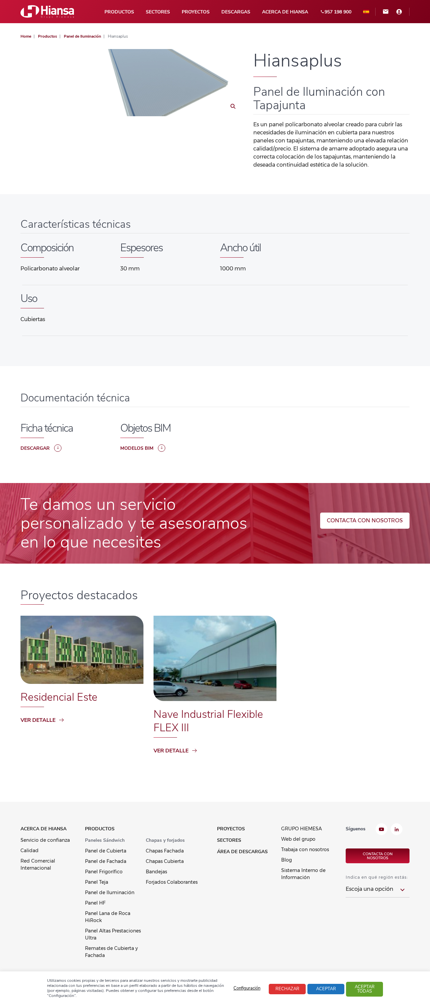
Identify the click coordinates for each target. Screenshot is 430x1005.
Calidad (29, 850)
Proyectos (196, 12)
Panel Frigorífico (104, 872)
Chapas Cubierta (165, 861)
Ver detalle (37, 720)
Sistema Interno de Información (303, 873)
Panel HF (95, 903)
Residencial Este (58, 697)
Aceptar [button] (326, 989)
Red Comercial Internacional (37, 864)
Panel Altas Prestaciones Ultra (113, 934)
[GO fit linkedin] (396, 830)
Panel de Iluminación (109, 892)
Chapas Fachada (165, 851)
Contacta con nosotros (365, 520)
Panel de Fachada (105, 861)
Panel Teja (96, 882)
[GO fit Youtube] (381, 830)
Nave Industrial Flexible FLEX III (208, 721)
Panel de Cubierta (105, 851)
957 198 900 (338, 12)
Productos (119, 12)
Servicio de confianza (45, 840)
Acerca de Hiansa (285, 12)
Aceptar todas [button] (365, 989)
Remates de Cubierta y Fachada (111, 951)
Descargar (35, 448)
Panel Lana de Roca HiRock (107, 916)
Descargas (235, 12)
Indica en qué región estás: (377, 877)
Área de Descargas (242, 851)
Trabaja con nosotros (305, 849)
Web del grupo (298, 839)
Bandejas (156, 872)
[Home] (47, 11)
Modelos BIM (137, 448)
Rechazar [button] (287, 989)
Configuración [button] (246, 988)
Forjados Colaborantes (172, 882)
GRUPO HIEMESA (301, 829)
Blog (286, 860)
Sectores (158, 12)
